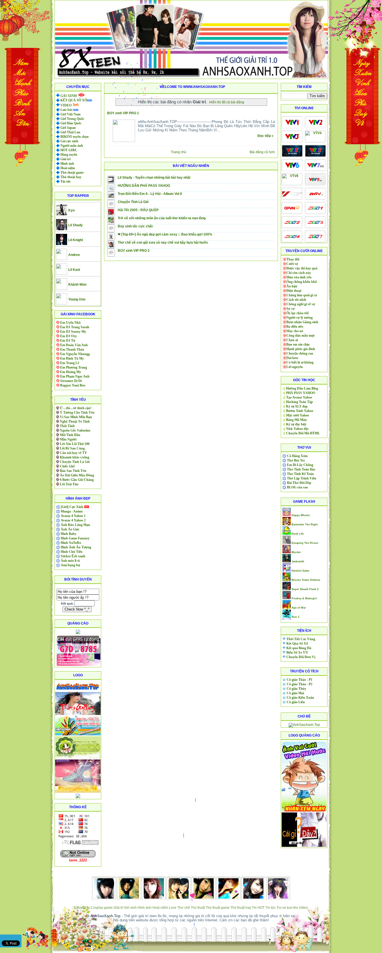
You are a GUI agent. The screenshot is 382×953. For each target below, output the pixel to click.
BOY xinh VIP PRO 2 (134, 251)
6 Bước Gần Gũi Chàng (76, 480)
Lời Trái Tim (68, 484)
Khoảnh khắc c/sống (74, 457)
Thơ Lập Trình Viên (301, 478)
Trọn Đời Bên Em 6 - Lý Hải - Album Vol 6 (150, 194)
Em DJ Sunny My (72, 332)
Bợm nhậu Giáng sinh (302, 322)
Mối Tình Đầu (69, 435)
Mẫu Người (67, 439)
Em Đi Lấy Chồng (299, 465)
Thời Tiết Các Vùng (300, 639)
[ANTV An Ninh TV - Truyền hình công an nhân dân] (315, 193)
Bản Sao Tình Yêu (72, 471)
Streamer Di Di (70, 381)
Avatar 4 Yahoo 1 (73, 516)
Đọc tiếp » (265, 136)
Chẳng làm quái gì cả (301, 295)
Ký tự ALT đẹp (296, 406)
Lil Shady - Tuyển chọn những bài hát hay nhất (154, 178)
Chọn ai (292, 340)
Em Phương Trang (73, 367)
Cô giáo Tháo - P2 (299, 684)
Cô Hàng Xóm (297, 456)
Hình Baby (68, 534)
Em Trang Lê (69, 363)
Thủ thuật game (72, 172)
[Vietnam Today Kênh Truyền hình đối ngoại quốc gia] (292, 193)
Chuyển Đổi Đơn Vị (300, 657)
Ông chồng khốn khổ (301, 282)
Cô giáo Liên (295, 702)
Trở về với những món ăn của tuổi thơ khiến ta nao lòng (162, 218)
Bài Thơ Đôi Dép (298, 483)
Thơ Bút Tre (295, 460)
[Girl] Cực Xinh (72, 507)
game (108, 908)
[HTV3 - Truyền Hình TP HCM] (315, 222)
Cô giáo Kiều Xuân (300, 698)
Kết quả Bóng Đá (298, 648)
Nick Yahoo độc (297, 429)
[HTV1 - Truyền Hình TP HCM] (315, 208)
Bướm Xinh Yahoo (299, 411)
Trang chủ (178, 152)
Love (172, 908)
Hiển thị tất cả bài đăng (226, 102)
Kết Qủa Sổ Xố (297, 644)
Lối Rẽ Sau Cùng (72, 448)
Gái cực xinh (69, 141)
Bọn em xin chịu (298, 344)
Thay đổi (292, 259)
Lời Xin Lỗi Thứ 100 (74, 444)
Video (303, 908)
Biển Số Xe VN (297, 652)
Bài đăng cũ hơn (262, 152)
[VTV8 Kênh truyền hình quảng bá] (292, 179)
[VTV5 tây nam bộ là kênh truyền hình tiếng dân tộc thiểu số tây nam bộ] (315, 151)
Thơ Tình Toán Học (300, 469)
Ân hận (291, 286)
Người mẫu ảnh (71, 146)
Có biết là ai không (299, 362)
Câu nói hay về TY (73, 453)
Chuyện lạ (82, 908)
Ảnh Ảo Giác (69, 529)
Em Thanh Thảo (71, 349)
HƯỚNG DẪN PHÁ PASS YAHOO (144, 186)
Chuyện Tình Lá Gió (133, 202)
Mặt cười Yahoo (297, 415)
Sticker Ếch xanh (72, 556)
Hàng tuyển (68, 155)
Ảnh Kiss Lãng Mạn (75, 525)
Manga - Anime (71, 511)
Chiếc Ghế (67, 466)
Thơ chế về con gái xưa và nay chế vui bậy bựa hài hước (163, 242)
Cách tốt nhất (296, 300)
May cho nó (294, 331)
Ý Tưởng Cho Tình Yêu (77, 412)
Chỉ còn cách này (298, 273)
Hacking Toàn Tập (299, 402)
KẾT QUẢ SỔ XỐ (73, 100)
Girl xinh (130, 908)
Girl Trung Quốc (72, 119)
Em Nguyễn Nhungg (74, 354)
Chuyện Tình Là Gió (74, 462)
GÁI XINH (68, 96)
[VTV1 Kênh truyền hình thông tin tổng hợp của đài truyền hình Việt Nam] (292, 122)
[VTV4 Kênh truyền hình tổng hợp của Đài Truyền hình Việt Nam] (315, 136)
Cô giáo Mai (295, 693)
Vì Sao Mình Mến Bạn (75, 417)
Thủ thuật (198, 908)
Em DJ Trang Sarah (74, 327)
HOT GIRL (68, 150)
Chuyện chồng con (299, 353)
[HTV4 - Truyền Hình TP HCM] (292, 236)
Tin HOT (258, 908)
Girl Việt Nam (70, 114)
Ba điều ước (294, 326)
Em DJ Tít (67, 340)
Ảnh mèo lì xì (70, 561)
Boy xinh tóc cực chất (135, 226)
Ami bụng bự (70, 565)
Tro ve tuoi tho (287, 908)
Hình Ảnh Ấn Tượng (75, 547)
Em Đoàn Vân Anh (73, 345)
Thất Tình (67, 426)
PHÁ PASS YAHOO (300, 393)
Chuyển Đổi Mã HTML (302, 433)
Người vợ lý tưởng (299, 318)
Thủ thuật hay (70, 177)
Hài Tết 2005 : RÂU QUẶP (138, 210)
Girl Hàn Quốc (70, 123)
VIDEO (66, 105)
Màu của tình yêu (299, 277)
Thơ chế (183, 908)
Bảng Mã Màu (296, 420)
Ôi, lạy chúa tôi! (297, 313)
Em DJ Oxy (68, 336)
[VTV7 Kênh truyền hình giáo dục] (315, 165)
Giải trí (65, 159)
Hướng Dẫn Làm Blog (301, 388)
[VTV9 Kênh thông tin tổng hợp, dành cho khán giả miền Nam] (315, 179)
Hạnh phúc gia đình (300, 349)
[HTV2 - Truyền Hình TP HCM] (292, 222)
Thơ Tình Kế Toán (300, 474)
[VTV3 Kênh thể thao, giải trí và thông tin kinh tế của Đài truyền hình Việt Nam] (292, 136)
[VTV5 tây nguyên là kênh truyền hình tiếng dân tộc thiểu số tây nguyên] (292, 151)
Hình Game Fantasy (74, 538)
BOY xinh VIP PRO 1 (123, 113)
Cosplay (97, 908)
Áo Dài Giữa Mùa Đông (76, 475)
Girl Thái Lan (70, 132)
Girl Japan (68, 128)
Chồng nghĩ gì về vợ (300, 304)
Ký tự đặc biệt (295, 424)
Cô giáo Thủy (296, 689)
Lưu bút (66, 110)
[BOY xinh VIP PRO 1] (121, 141)
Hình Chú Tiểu (71, 552)
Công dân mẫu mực (300, 335)
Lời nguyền (294, 367)
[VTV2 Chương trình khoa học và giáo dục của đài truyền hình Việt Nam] (315, 122)
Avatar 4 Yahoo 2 (73, 520)
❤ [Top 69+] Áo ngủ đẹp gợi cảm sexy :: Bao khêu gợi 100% (165, 234)
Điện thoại (293, 291)
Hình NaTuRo (70, 543)
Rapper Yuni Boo (72, 385)
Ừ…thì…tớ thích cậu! (75, 408)
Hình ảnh (67, 164)
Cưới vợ (292, 264)
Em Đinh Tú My (71, 358)
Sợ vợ (290, 309)
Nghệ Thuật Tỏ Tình (74, 421)
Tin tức (65, 181)
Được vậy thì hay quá (301, 268)
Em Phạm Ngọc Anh (74, 376)
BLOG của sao (297, 487)
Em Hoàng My (70, 372)
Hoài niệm (67, 168)
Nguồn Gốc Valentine (74, 430)
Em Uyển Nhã (70, 323)
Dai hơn (292, 358)
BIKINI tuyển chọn (74, 137)
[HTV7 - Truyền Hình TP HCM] (315, 236)
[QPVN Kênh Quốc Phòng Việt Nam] (292, 208)
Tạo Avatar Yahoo (298, 397)
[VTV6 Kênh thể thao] (292, 165)
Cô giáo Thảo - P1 (299, 680)
